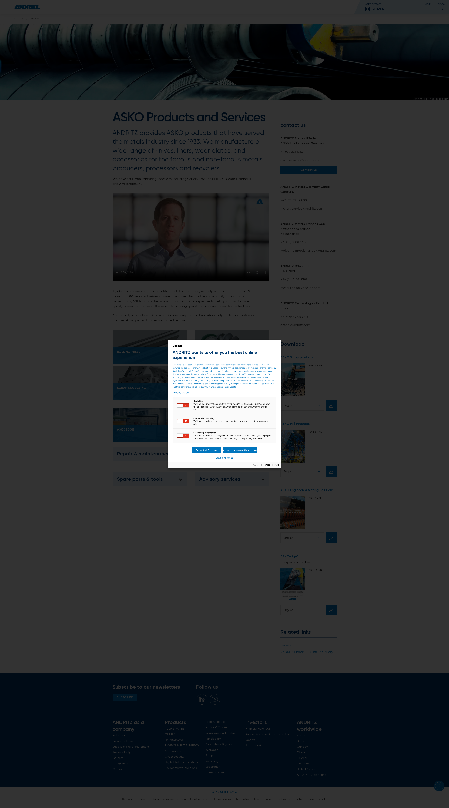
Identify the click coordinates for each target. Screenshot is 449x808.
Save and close (224, 457)
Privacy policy (181, 392)
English (177, 345)
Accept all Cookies (206, 450)
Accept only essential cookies (240, 450)
